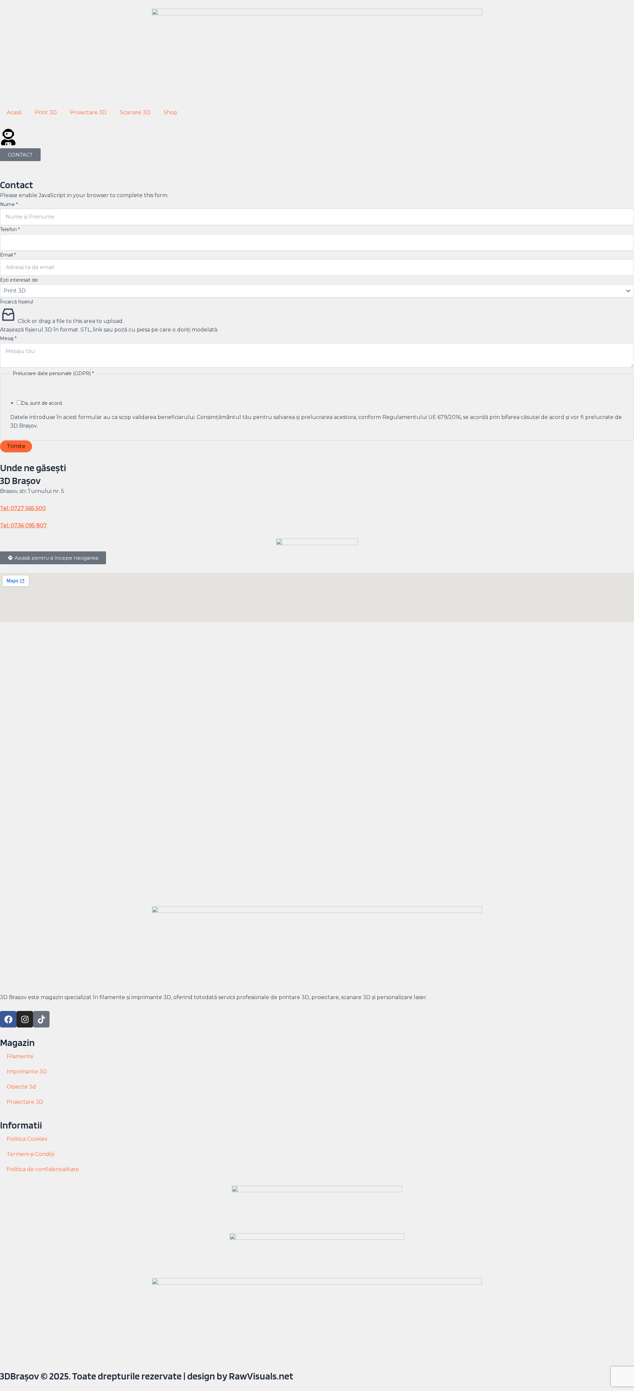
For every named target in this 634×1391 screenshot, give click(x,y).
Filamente (20, 1056)
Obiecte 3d (21, 1087)
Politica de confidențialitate (43, 1169)
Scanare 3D (135, 112)
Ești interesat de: (19, 280)
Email (8, 255)
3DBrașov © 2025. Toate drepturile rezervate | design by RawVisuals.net (146, 1376)
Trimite (16, 446)
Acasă (14, 112)
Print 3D (46, 112)
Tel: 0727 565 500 (23, 508)
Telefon (10, 229)
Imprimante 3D (27, 1071)
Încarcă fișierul (16, 302)
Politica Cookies (27, 1139)
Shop (170, 112)
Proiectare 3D (88, 112)
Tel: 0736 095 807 (23, 525)
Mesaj (8, 338)
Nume (9, 204)
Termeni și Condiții (30, 1154)
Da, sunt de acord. (42, 403)
